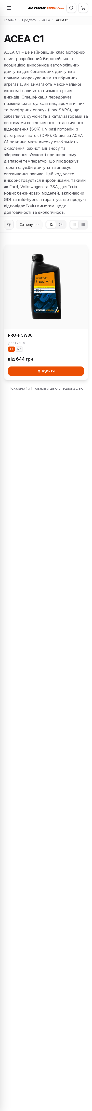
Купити (48, 371)
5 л (19, 349)
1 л (11, 349)
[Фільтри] (9, 225)
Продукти (29, 20)
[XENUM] (46, 8)
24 (61, 224)
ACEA (46, 20)
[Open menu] (9, 8)
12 (51, 224)
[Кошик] (83, 8)
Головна (10, 20)
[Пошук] (71, 8)
